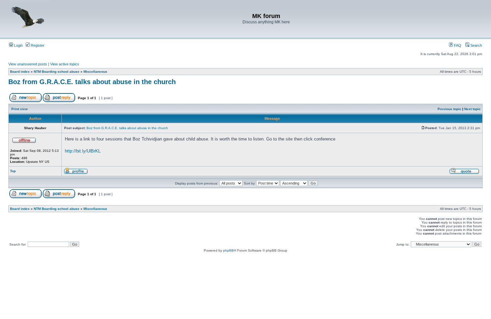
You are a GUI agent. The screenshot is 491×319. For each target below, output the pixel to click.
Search (475, 45)
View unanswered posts (27, 64)
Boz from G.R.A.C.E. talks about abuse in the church (92, 81)
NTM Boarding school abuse (56, 71)
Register (37, 45)
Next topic (472, 109)
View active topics (64, 64)
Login (18, 45)
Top (13, 171)
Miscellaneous (95, 71)
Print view (19, 109)
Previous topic (449, 109)
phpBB (228, 250)
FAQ (457, 45)
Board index (20, 71)
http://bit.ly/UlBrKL (83, 150)
